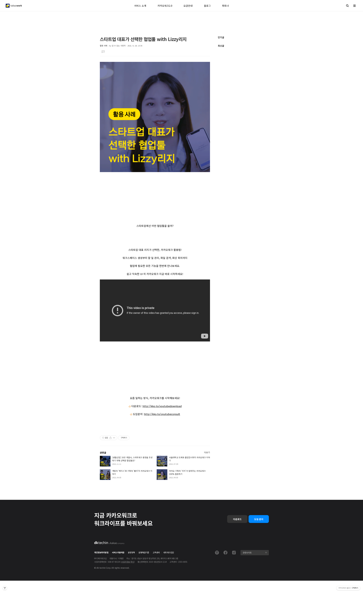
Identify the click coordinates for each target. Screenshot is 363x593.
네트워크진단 (168, 552)
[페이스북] (225, 553)
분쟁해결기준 (144, 552)
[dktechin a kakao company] (109, 542)
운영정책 (131, 552)
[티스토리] (217, 553)
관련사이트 (247, 552)
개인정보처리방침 (101, 552)
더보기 (207, 452)
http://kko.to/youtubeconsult (162, 414)
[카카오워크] (14, 6)
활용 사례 (103, 45)
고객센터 (156, 552)
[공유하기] (110, 438)
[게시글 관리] (114, 438)
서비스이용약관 (118, 552)
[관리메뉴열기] (5, 588)
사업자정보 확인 (127, 561)
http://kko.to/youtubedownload (162, 406)
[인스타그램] (234, 553)
